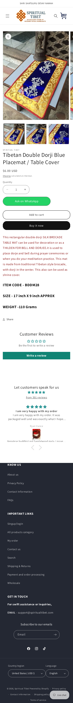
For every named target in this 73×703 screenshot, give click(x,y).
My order (12, 540)
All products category (20, 532)
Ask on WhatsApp (27, 201)
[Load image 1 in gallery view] (14, 134)
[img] (36, 392)
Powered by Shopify (39, 688)
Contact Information (19, 491)
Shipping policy (42, 694)
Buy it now (36, 225)
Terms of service (38, 700)
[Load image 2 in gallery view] (36, 134)
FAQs (10, 500)
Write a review (36, 356)
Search (11, 557)
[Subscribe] (55, 634)
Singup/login (15, 523)
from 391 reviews (36, 397)
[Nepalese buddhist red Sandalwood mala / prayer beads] (36, 434)
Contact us (14, 549)
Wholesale (13, 583)
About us (13, 474)
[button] (7, 16)
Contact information (20, 694)
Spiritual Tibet (22, 688)
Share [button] (10, 319)
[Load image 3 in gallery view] (58, 134)
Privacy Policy (15, 483)
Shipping (7, 176)
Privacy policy (59, 688)
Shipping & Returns (19, 566)
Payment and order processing (26, 574)
